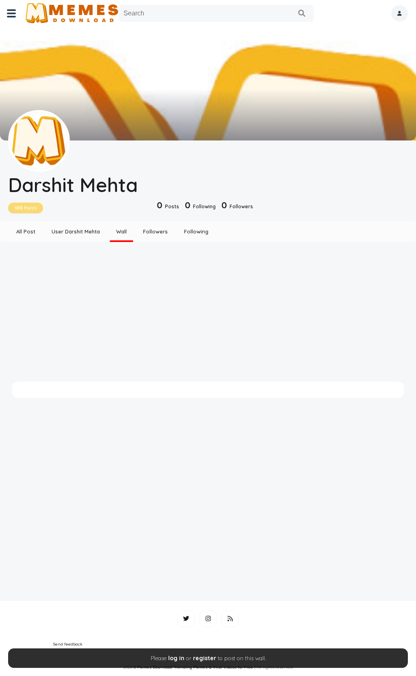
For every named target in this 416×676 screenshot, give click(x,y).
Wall (121, 231)
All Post (25, 231)
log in (176, 658)
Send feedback (67, 644)
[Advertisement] (208, 312)
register (204, 658)
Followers (155, 231)
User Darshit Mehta (76, 231)
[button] (399, 13)
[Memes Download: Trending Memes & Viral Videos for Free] (71, 13)
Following (196, 231)
